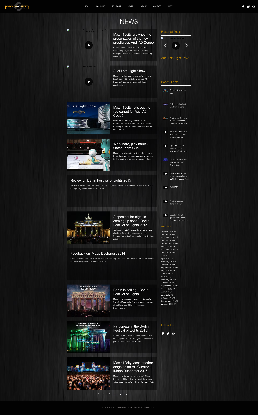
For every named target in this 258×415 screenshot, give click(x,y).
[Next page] (126, 394)
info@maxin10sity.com (126, 407)
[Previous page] (98, 394)
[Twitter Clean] (248, 6)
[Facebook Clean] (243, 6)
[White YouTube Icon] (253, 6)
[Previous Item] (165, 45)
